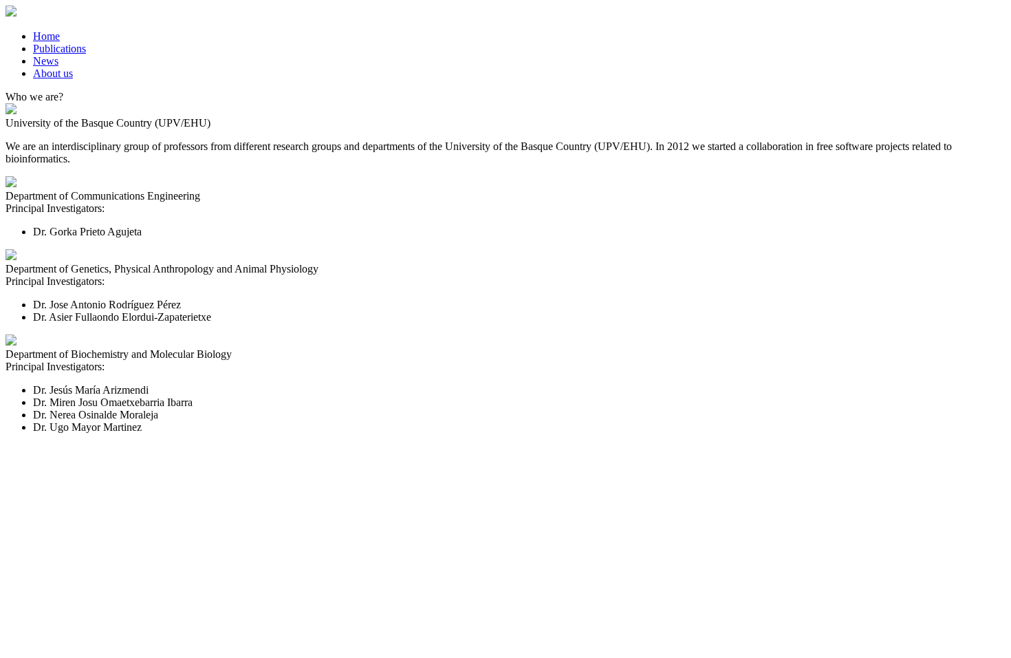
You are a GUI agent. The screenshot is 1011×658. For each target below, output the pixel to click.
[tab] (519, 36)
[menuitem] (46, 36)
